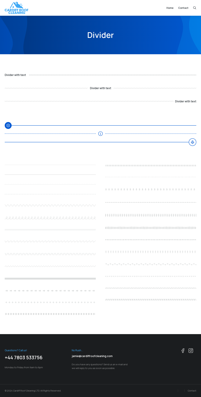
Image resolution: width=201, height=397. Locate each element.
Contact (192, 390)
